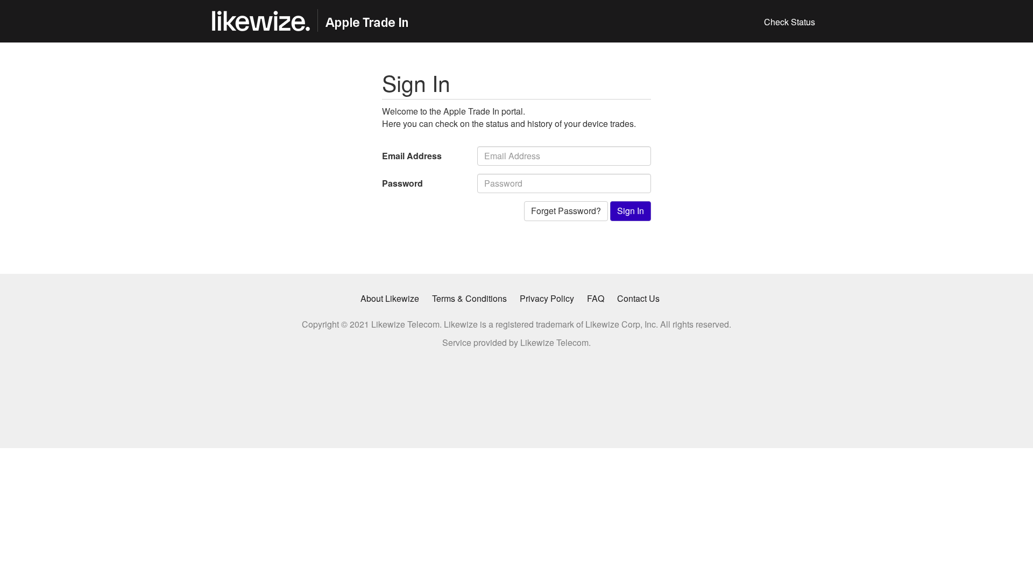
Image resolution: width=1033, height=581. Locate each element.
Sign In (630, 210)
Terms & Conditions (469, 298)
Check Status (789, 22)
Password (402, 183)
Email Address (412, 156)
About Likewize (389, 298)
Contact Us (638, 298)
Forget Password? (566, 210)
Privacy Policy (547, 298)
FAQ (595, 298)
